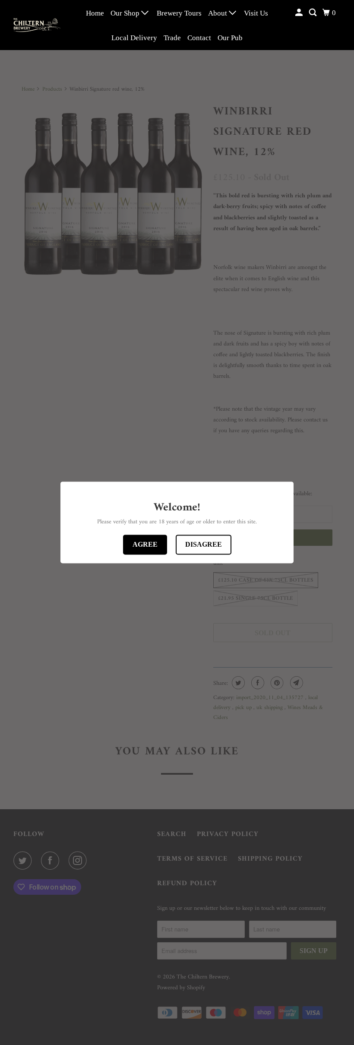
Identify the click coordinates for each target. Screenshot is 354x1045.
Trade (172, 38)
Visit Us (256, 13)
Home (95, 13)
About (218, 13)
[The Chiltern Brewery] (37, 25)
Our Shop (126, 13)
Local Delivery (134, 38)
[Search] (313, 12)
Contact (199, 38)
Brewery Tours (179, 13)
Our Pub (230, 38)
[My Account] (300, 12)
